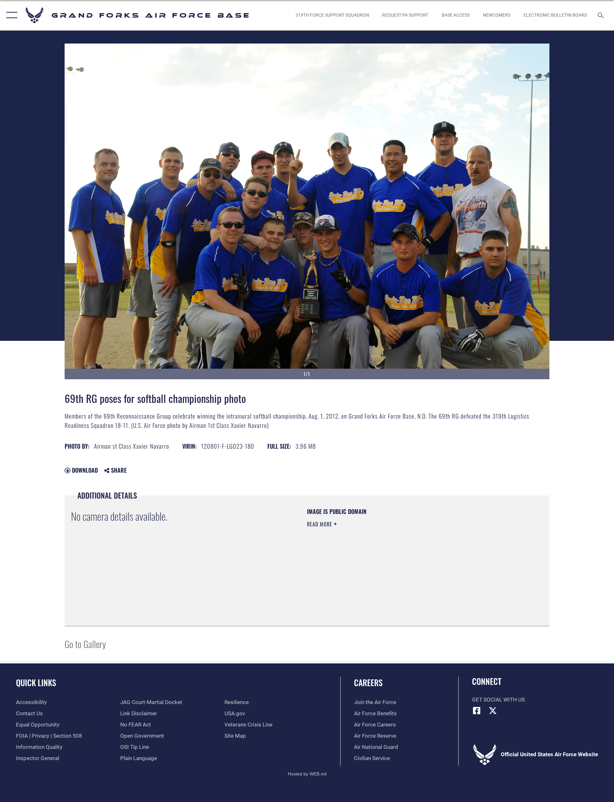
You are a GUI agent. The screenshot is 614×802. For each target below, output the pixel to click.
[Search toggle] (601, 15)
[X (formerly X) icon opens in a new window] (493, 710)
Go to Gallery (85, 644)
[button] (10, 15)
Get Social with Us (498, 700)
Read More (320, 524)
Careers (368, 682)
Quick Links (36, 682)
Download (84, 470)
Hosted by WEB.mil (307, 773)
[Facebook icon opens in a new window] (477, 710)
